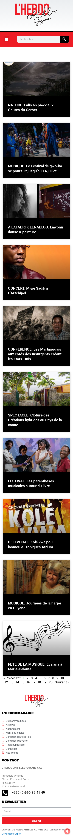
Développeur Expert (11, 833)
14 (17, 682)
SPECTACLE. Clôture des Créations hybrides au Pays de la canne (35, 420)
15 (22, 682)
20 (50, 682)
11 (67, 678)
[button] (6, 39)
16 (28, 682)
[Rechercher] (64, 39)
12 (6, 682)
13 (11, 682)
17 (33, 682)
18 (39, 682)
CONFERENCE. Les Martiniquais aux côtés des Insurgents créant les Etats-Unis (34, 354)
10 (62, 678)
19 (44, 682)
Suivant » (62, 682)
